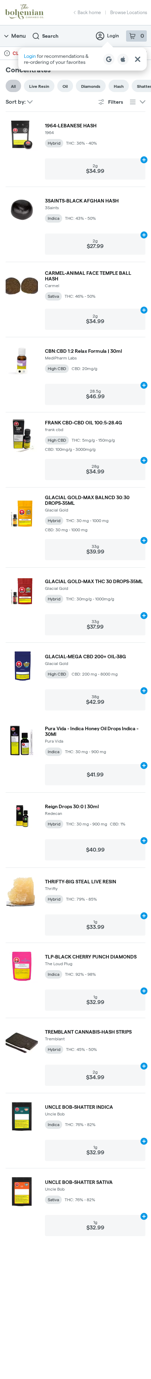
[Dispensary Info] (7, 53)
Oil (65, 86)
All (13, 86)
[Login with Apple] (123, 59)
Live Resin (39, 86)
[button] (82, 59)
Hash (119, 86)
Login (113, 35)
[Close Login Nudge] (137, 59)
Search (50, 36)
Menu (18, 36)
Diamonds (90, 86)
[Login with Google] (108, 59)
